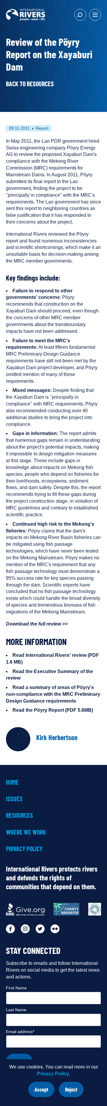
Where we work (26, 832)
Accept (44, 1091)
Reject (74, 1091)
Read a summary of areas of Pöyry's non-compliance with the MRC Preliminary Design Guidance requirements (53, 694)
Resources (19, 815)
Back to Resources (30, 83)
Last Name (16, 1009)
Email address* (20, 1031)
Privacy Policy (53, 1073)
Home (12, 782)
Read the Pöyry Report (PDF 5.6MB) (52, 710)
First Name (16, 988)
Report (42, 128)
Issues (14, 798)
